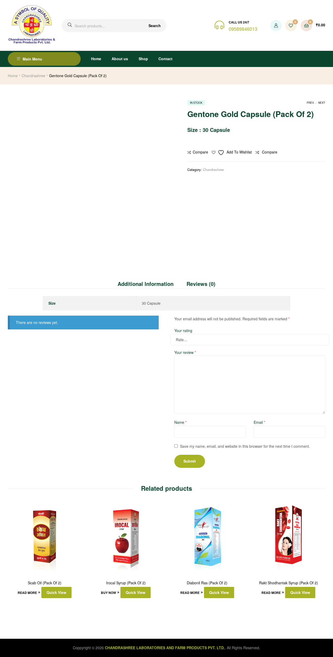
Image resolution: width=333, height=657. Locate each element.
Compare (200, 152)
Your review (185, 352)
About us (120, 58)
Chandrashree (33, 75)
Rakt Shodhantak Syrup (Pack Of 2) (288, 582)
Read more (27, 592)
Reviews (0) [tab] (201, 283)
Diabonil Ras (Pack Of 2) (207, 582)
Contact (165, 58)
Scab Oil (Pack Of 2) (44, 582)
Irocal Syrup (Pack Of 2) (126, 582)
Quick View (56, 592)
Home (96, 58)
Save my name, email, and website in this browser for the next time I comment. (245, 446)
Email (259, 422)
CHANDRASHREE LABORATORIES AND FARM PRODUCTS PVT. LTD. (165, 647)
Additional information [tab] (146, 283)
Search (155, 25)
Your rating (183, 330)
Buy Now (108, 592)
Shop (143, 58)
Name (180, 422)
